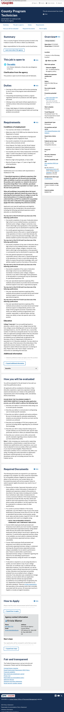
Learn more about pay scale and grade (52, 98)
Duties (30, 25)
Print (46, 14)
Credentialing (48, 178)
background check (51, 169)
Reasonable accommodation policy (14, 677)
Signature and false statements (13, 681)
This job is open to (18, 25)
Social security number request (13, 683)
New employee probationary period (14, 674)
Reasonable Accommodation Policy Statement (14, 707)
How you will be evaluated (10, 28)
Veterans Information (7, 709)
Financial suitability (9, 672)
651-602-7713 (9, 626)
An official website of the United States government (14, 0)
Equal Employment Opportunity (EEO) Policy (17, 670)
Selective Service (9, 679)
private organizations (31, 584)
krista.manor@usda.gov (12, 630)
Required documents (29, 28)
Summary (6, 25)
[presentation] (52, 60)
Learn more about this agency (14, 50)
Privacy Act (7, 676)
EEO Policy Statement (7, 705)
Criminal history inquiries (11, 668)
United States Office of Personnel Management (23, 699)
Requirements (40, 25)
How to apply (43, 28)
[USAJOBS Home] (7, 3)
